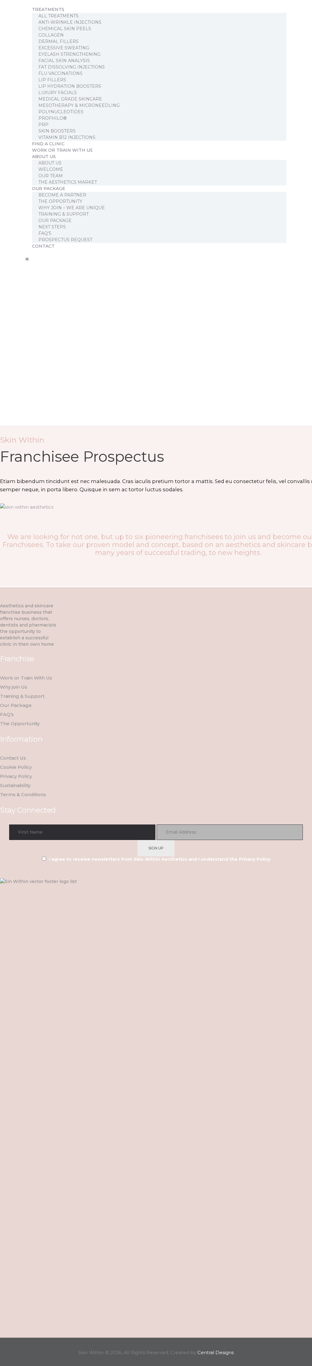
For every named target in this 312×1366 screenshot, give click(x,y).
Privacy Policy (16, 776)
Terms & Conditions (23, 794)
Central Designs (215, 1352)
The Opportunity (20, 723)
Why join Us (13, 687)
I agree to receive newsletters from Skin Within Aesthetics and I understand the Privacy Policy (159, 859)
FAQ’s (7, 714)
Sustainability (15, 785)
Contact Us (13, 758)
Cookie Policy (16, 767)
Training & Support (22, 696)
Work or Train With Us (26, 678)
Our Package (16, 705)
